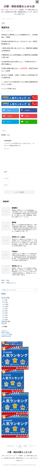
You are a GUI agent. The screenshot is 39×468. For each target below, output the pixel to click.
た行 (3, 308)
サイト (6, 185)
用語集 (3, 297)
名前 (5, 172)
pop (8, 135)
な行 (3, 310)
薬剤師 (14, 222)
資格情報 (4, 321)
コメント (6, 148)
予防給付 (15, 251)
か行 (3, 304)
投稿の (5, 332)
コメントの (6, 334)
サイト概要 (18, 446)
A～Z (3, 300)
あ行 (3, 302)
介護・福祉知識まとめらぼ (19, 6)
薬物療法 (15, 208)
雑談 (2, 323)
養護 (7, 280)
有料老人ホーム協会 (18, 237)
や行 (4, 130)
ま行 (3, 315)
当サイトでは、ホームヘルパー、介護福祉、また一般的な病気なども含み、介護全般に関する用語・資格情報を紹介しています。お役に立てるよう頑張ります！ (19, 458)
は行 (3, 313)
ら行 (3, 319)
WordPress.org (6, 336)
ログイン (4, 330)
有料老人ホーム (17, 266)
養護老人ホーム (11, 282)
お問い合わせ (10, 446)
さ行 (3, 306)
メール (6, 178)
